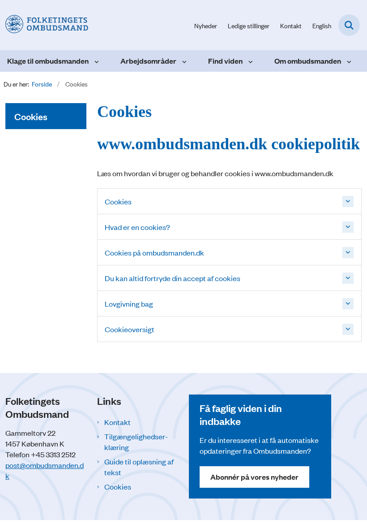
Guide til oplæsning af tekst (139, 466)
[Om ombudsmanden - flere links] (348, 61)
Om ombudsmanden (307, 61)
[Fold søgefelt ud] (349, 25)
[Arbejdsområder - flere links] (183, 61)
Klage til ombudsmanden (48, 61)
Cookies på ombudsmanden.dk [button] (154, 252)
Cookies (117, 486)
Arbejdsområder (148, 61)
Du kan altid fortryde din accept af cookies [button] (172, 278)
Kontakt (117, 422)
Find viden (225, 61)
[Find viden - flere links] (249, 61)
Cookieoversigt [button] (129, 329)
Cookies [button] (118, 201)
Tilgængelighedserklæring (136, 441)
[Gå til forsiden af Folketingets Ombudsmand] (44, 25)
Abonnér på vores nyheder (254, 477)
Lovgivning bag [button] (129, 303)
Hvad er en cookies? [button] (137, 227)
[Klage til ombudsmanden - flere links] (95, 61)
